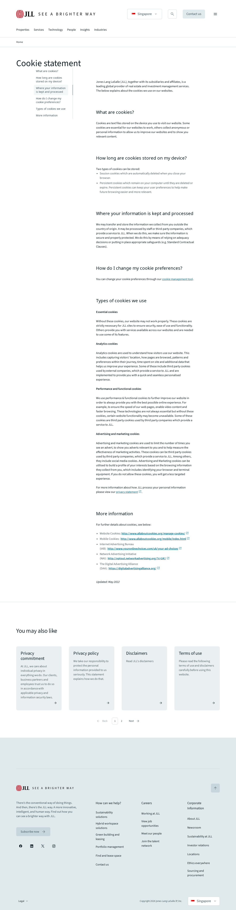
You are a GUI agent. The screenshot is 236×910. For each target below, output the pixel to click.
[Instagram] (53, 846)
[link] (33, 831)
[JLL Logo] (55, 14)
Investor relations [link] (198, 845)
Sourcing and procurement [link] (195, 873)
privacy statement (127, 492)
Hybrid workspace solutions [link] (107, 826)
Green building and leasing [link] (107, 837)
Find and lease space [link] (108, 856)
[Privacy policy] (91, 678)
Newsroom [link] (194, 828)
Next (134, 721)
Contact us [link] (102, 865)
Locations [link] (193, 854)
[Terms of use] (197, 678)
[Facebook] (20, 846)
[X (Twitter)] (42, 846)
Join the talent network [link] (150, 843)
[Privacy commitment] (39, 678)
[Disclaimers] (144, 678)
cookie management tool (177, 279)
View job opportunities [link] (150, 823)
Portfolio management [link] (110, 847)
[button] (144, 14)
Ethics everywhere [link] (198, 863)
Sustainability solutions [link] (104, 814)
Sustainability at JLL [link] (199, 836)
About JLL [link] (193, 819)
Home (19, 42)
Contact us (193, 14)
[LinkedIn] (31, 846)
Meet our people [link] (151, 833)
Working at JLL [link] (150, 814)
